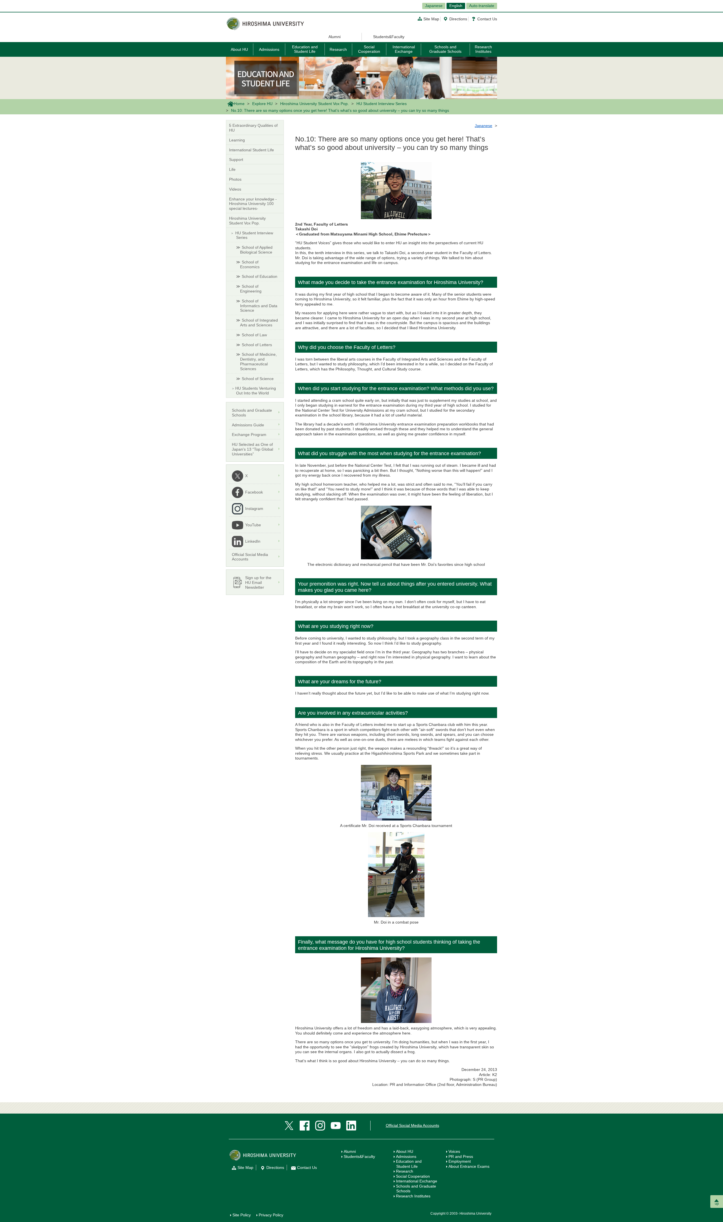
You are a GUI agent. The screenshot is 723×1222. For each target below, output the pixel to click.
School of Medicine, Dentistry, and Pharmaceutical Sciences (258, 361)
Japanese (434, 5)
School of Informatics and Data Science (258, 306)
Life (232, 169)
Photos (235, 179)
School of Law (254, 335)
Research (338, 49)
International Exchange (404, 49)
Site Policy (241, 1215)
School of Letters (257, 344)
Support (236, 159)
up (717, 1203)
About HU (239, 49)
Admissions (269, 49)
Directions (458, 19)
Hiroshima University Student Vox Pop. (314, 103)
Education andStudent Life (409, 1164)
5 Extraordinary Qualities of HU (253, 127)
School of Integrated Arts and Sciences (259, 322)
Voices (454, 1151)
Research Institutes (483, 49)
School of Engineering (251, 288)
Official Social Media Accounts (412, 1125)
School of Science (258, 378)
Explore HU (262, 103)
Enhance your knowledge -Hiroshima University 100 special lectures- (253, 204)
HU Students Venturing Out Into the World (255, 390)
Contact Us (487, 19)
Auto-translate (481, 5)
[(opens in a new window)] (289, 1125)
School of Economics (250, 264)
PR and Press (460, 1156)
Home (239, 103)
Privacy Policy (271, 1215)
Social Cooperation (369, 49)
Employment (459, 1161)
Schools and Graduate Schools (445, 49)
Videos (235, 189)
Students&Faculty (388, 36)
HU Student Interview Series (381, 103)
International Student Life (251, 150)
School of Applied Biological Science (256, 249)
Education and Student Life (305, 49)
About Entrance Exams (468, 1166)
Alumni (334, 36)
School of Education (259, 276)
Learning (237, 140)
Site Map (431, 19)
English (455, 5)
